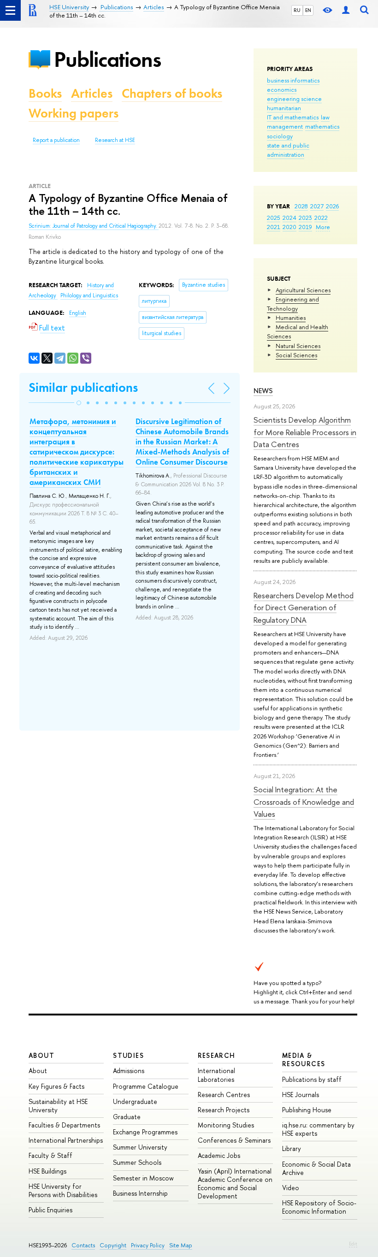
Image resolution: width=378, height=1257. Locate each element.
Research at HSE (115, 140)
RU (297, 10)
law (325, 117)
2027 (317, 206)
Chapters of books (172, 93)
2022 (321, 217)
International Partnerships (66, 1140)
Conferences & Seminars (234, 1140)
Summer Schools (137, 1162)
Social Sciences (296, 355)
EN (308, 10)
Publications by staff (312, 1079)
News (263, 390)
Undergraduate (135, 1101)
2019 (305, 227)
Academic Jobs (219, 1155)
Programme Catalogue (145, 1086)
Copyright (113, 1245)
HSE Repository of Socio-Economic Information (319, 1207)
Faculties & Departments (64, 1125)
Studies (128, 1055)
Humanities (291, 317)
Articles (91, 93)
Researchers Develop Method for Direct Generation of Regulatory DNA (304, 607)
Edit (353, 1243)
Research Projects (223, 1109)
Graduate (127, 1116)
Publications (107, 59)
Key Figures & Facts (56, 1086)
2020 (289, 227)
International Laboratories (216, 1074)
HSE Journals (300, 1094)
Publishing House (306, 1109)
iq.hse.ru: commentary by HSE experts (318, 1129)
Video (290, 1187)
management (285, 126)
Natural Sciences (298, 346)
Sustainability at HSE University (58, 1105)
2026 (332, 206)
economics (281, 89)
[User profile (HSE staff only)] (346, 10)
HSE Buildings (47, 1171)
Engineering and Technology (293, 304)
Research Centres (224, 1094)
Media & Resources (303, 1059)
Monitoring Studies (226, 1125)
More (323, 227)
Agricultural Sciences (303, 290)
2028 (301, 206)
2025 (273, 217)
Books (45, 93)
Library (291, 1148)
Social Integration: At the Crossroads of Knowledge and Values (304, 801)
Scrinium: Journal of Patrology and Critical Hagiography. (94, 226)
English (77, 313)
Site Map (180, 1245)
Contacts (83, 1245)
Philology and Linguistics (89, 295)
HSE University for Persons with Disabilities (63, 1190)
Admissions (128, 1070)
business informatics (293, 80)
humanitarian (284, 108)
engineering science (294, 98)
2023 (305, 217)
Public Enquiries (50, 1209)
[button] (78, 402)
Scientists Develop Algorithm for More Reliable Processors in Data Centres (305, 431)
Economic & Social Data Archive (316, 1168)
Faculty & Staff (50, 1155)
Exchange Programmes (145, 1131)
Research (217, 1055)
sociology (280, 136)
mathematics (322, 126)
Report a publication (56, 140)
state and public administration (288, 150)
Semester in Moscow (143, 1178)
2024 (289, 217)
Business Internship (140, 1193)
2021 (273, 227)
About (41, 1055)
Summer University (140, 1147)
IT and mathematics (293, 117)
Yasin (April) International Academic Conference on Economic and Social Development (235, 1184)
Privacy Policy (148, 1245)
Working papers (73, 113)
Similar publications (83, 387)
